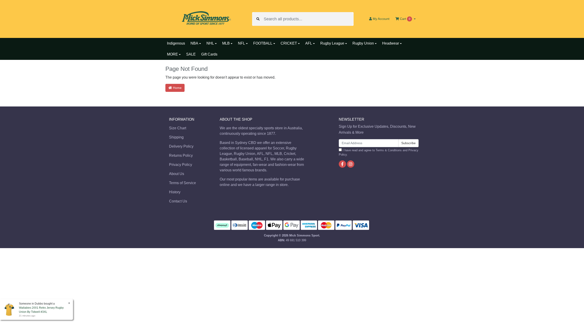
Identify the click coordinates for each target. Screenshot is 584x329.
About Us (176, 174)
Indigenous (176, 43)
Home (177, 88)
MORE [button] (172, 54)
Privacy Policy (180, 165)
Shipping (176, 137)
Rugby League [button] (332, 43)
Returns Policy (181, 155)
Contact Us (178, 201)
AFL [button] (308, 43)
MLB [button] (226, 43)
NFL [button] (241, 43)
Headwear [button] (390, 43)
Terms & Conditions (389, 150)
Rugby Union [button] (363, 43)
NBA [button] (194, 43)
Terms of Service (182, 183)
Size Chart (177, 128)
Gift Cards (209, 54)
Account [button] (381, 19)
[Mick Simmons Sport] (205, 19)
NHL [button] (210, 43)
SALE (191, 54)
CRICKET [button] (289, 43)
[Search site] (258, 19)
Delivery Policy (181, 146)
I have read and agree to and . (378, 152)
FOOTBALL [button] (262, 43)
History (174, 192)
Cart (404, 19)
